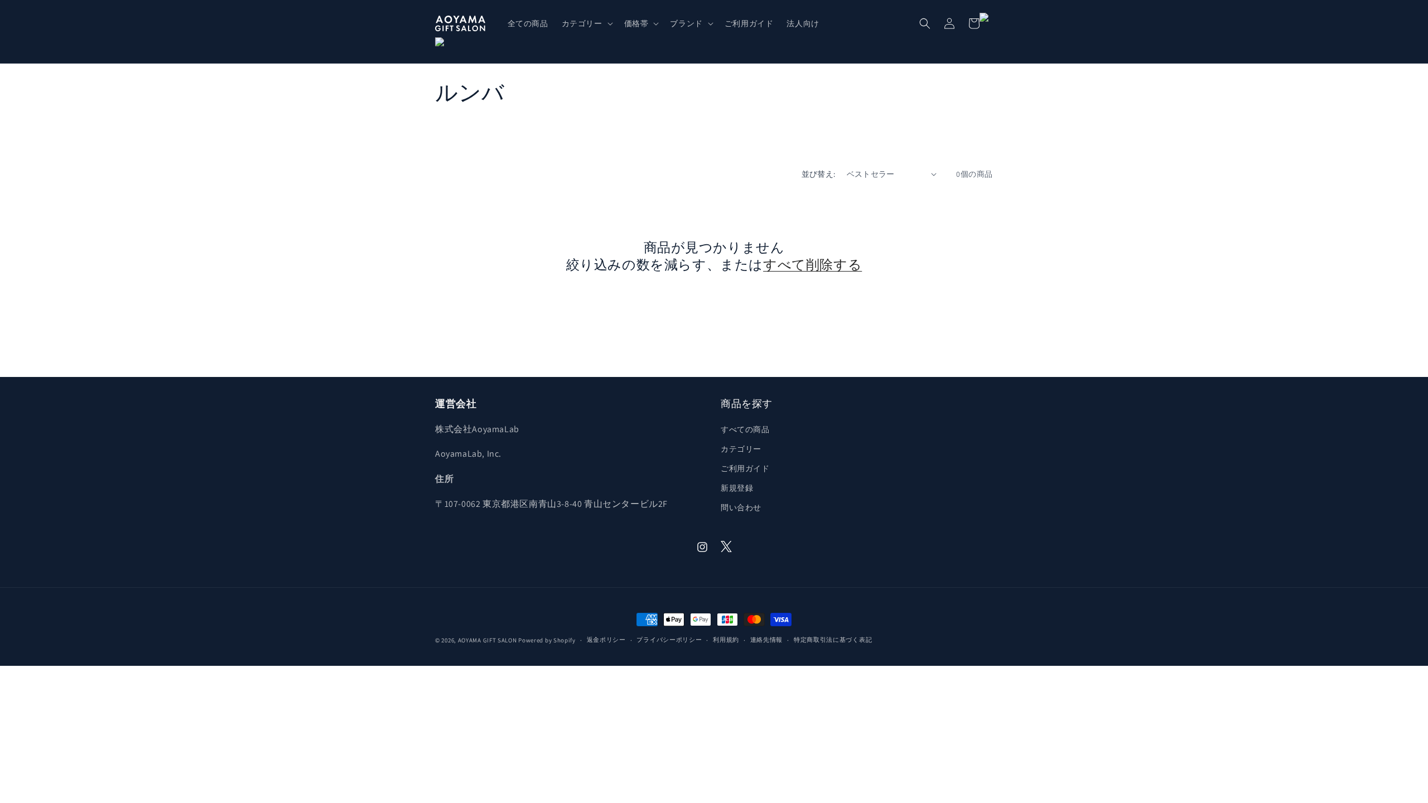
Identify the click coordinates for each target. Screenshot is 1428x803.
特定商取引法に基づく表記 (833, 640)
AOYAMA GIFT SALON (487, 640)
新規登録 (737, 488)
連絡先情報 (766, 640)
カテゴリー (741, 449)
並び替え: (819, 174)
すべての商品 (745, 429)
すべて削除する (812, 264)
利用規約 (726, 640)
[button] (586, 23)
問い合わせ (741, 507)
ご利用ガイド (745, 468)
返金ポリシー (606, 640)
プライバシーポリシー (669, 640)
